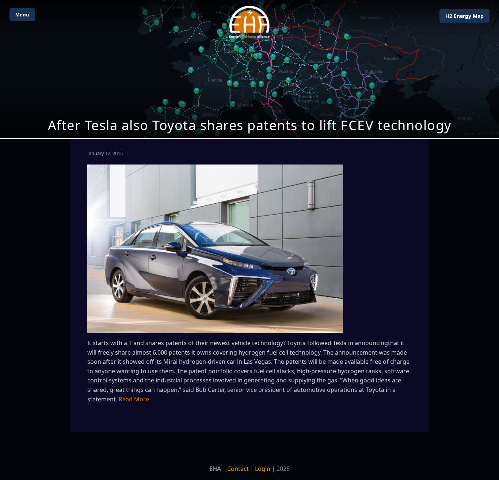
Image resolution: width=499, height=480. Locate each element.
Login (262, 469)
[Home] (249, 22)
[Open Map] (249, 69)
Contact (238, 469)
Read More (134, 399)
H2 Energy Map (464, 15)
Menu (22, 15)
